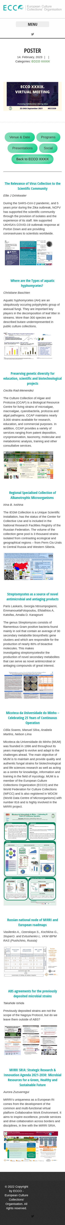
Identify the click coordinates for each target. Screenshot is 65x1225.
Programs (48, 137)
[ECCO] (32, 10)
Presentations (22, 148)
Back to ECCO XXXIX (32, 159)
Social (48, 148)
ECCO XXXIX (41, 61)
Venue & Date (20, 137)
